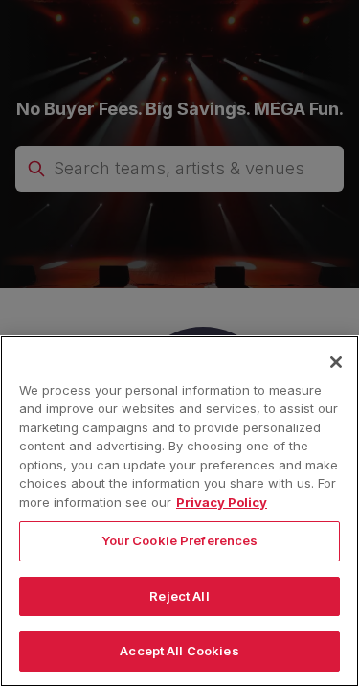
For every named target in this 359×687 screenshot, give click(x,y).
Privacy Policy (221, 502)
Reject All (179, 596)
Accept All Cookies (179, 650)
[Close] (336, 362)
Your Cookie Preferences (179, 540)
